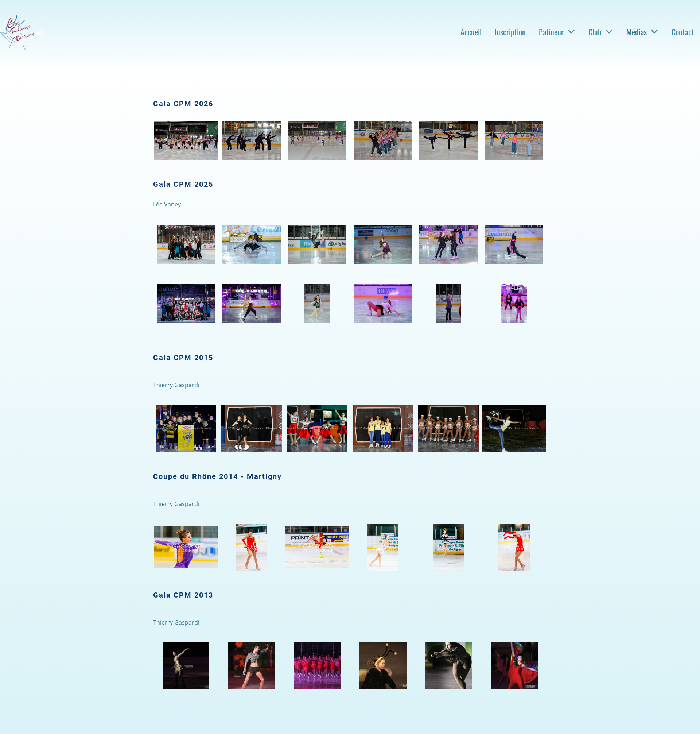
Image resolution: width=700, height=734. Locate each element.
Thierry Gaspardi (176, 385)
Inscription (510, 32)
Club (595, 32)
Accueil (471, 32)
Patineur (551, 32)
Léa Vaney (167, 204)
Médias (636, 32)
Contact (683, 32)
